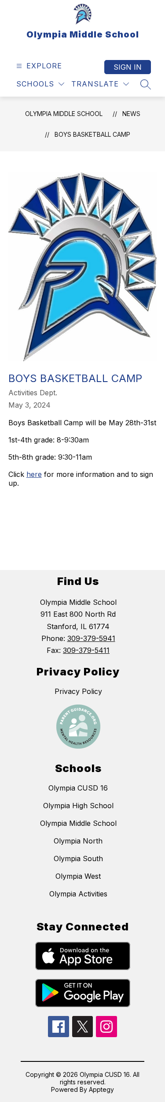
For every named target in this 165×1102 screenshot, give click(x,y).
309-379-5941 (91, 638)
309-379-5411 (86, 650)
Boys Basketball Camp (92, 134)
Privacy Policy (78, 691)
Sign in (128, 67)
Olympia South (78, 858)
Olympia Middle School (64, 113)
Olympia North (78, 840)
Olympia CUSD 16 (78, 787)
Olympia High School (78, 805)
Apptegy (101, 1089)
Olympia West (78, 876)
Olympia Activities (78, 893)
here (34, 474)
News (131, 113)
